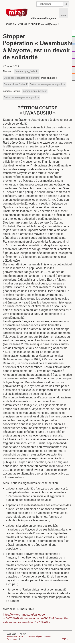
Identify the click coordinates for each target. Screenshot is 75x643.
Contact (47, 636)
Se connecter (13, 639)
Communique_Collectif (26, 71)
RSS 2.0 (22, 636)
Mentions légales (35, 636)
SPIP (64, 639)
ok (66, 4)
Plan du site (12, 636)
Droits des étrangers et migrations (22, 77)
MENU (63, 15)
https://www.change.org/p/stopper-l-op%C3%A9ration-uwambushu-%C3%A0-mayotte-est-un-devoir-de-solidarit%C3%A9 (35, 618)
